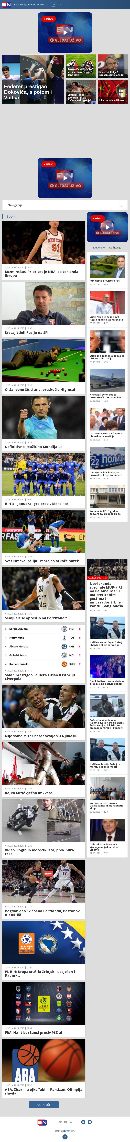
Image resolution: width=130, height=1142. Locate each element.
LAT (53, 4)
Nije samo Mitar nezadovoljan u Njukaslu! (41, 736)
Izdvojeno (99, 247)
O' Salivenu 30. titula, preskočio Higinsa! (40, 389)
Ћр (59, 4)
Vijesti (27, 4)
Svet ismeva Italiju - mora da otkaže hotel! (42, 561)
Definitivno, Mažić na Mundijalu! (33, 446)
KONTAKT (44, 4)
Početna (18, 4)
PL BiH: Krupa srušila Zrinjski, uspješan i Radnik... (40, 973)
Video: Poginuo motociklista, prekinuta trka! (39, 852)
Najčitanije (115, 247)
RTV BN (36, 4)
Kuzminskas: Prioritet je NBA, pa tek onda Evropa (41, 273)
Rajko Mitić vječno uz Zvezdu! (30, 793)
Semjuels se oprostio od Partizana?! (36, 618)
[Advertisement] (65, 131)
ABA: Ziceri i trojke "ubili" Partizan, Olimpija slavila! (43, 1091)
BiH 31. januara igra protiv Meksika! (36, 503)
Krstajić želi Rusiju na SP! (26, 332)
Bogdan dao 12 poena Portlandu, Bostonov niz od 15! (42, 913)
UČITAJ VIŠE (43, 1104)
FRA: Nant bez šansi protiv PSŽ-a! (33, 1032)
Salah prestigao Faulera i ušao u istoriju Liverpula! (40, 677)
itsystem (68, 1131)
